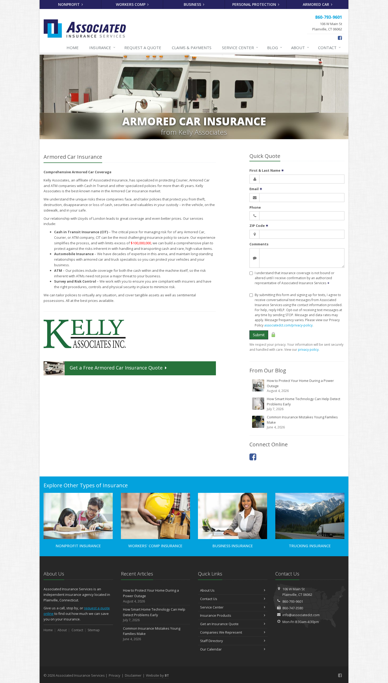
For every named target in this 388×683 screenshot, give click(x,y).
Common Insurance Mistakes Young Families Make (302, 422)
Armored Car (316, 4)
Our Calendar (211, 649)
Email (255, 188)
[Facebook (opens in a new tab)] (340, 38)
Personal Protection (254, 4)
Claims (191, 47)
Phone (255, 207)
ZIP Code (258, 225)
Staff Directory (211, 640)
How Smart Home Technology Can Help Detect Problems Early (303, 403)
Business (193, 4)
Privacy (114, 675)
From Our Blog (267, 370)
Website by (157, 675)
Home (73, 47)
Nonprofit (69, 4)
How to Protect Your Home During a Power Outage (300, 385)
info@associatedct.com (301, 614)
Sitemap (94, 630)
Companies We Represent (221, 632)
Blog (274, 47)
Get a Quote (116, 367)
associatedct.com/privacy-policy (288, 325)
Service (240, 47)
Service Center (212, 607)
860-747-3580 (292, 608)
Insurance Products (215, 615)
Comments (258, 244)
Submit (259, 334)
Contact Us (208, 598)
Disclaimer (133, 675)
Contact (329, 47)
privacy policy (308, 349)
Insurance (102, 47)
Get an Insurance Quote (219, 623)
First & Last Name (266, 170)
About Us (207, 590)
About (300, 47)
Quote (142, 47)
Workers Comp (131, 4)
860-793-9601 (292, 601)
